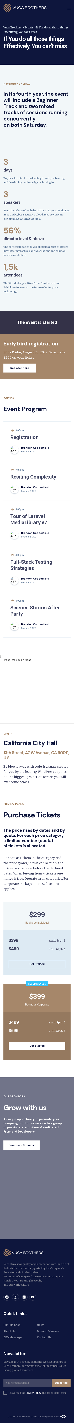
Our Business (11, 1325)
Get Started (37, 964)
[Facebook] (6, 1297)
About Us (9, 1331)
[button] (69, 9)
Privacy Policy (33, 1392)
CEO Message (12, 1337)
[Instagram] (15, 1297)
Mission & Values (48, 1331)
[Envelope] (32, 1297)
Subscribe (61, 1382)
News (40, 1325)
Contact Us (44, 1337)
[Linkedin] (24, 1297)
